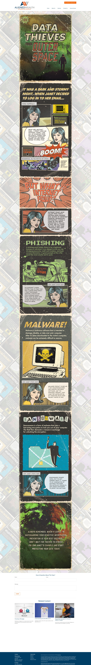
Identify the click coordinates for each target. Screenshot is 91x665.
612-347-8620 (19, 660)
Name (16, 577)
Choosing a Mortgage (19, 618)
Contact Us (32, 658)
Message (16, 584)
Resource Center (33, 659)
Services (31, 656)
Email (47, 577)
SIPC (67, 663)
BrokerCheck (59, 654)
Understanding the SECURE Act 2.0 (43, 618)
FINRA (65, 663)
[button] (48, 8)
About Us (31, 655)
